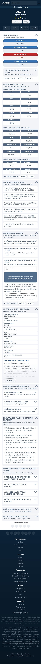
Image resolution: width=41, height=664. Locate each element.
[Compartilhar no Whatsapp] (12, 526)
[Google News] (26, 533)
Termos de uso (20, 610)
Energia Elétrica (9, 316)
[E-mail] (33, 533)
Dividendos (24, 28)
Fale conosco (20, 607)
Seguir (17, 22)
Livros (20, 566)
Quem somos (20, 604)
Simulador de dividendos (20, 576)
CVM (15, 633)
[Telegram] (18, 533)
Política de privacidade (20, 613)
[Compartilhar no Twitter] (24, 526)
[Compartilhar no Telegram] (16, 526)
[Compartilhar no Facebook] (20, 526)
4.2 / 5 (6, 356)
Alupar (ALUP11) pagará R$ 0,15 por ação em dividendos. (19, 225)
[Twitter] (15, 533)
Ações (20, 7)
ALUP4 (29, 78)
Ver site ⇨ (7, 347)
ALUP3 (26, 7)
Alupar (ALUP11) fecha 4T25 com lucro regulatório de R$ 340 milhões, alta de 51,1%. (19, 189)
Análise (15, 28)
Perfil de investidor (20, 581)
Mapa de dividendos (20, 579)
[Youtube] (22, 533)
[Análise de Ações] (5, 3)
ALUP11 (20, 78)
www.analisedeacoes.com (20, 658)
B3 (12, 633)
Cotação (34, 28)
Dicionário (20, 563)
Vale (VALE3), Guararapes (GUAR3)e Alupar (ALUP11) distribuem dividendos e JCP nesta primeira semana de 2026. (19, 196)
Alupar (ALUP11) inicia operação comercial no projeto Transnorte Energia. (19, 210)
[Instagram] (7, 533)
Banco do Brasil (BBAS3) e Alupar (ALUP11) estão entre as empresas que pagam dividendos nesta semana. (20, 217)
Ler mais (9, 380)
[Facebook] (11, 533)
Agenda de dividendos (20, 573)
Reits (20, 550)
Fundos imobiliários (20, 545)
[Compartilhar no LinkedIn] (28, 526)
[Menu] (39, 3)
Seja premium (20, 588)
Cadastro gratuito (20, 591)
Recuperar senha (20, 597)
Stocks (20, 548)
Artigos (20, 557)
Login (20, 594)
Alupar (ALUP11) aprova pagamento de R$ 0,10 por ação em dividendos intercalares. (20, 204)
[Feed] (29, 533)
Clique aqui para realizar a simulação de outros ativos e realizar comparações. (20, 296)
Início (15, 7)
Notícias (20, 560)
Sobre (6, 28)
